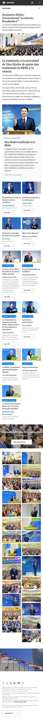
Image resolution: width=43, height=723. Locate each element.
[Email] (11, 683)
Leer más (7, 213)
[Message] (18, 683)
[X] (7, 683)
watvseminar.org (19, 442)
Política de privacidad (20, 702)
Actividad (10, 3)
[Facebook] (3, 683)
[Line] (14, 683)
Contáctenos (9, 713)
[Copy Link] (23, 683)
